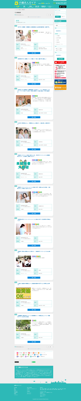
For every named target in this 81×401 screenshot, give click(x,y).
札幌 (47, 389)
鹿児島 (59, 389)
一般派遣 (58, 35)
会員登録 (28, 391)
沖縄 (50, 389)
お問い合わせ (64, 0)
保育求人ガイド (42, 393)
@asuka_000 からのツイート (58, 90)
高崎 (55, 388)
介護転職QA (16, 392)
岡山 (52, 389)
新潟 (60, 388)
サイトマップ (29, 392)
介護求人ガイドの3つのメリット (32, 388)
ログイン (22, 110)
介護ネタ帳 (15, 391)
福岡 (65, 388)
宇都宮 (53, 388)
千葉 (61, 389)
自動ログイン (63, 16)
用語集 (15, 393)
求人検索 (15, 387)
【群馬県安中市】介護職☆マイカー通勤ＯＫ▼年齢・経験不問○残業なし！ (32, 58)
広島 (40, 389)
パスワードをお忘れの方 (62, 18)
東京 (40, 388)
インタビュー (16, 394)
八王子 (48, 388)
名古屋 (43, 389)
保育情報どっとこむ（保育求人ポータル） (46, 392)
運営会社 (41, 387)
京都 (54, 389)
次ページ (39, 348)
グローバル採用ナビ (43, 394)
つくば (58, 388)
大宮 (50, 388)
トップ (16, 9)
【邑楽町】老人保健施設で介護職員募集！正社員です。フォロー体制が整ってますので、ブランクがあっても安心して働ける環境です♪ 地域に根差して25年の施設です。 (33, 91)
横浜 (43, 388)
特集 (14, 388)
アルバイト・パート (60, 44)
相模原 (45, 388)
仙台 (45, 389)
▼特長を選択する (58, 55)
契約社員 (58, 42)
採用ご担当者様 (59, 0)
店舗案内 (55, 0)
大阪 (62, 388)
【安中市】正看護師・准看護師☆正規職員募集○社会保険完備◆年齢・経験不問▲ (33, 27)
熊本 (56, 389)
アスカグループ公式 (43, 391)
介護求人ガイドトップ (17, 385)
